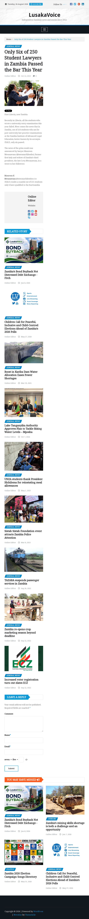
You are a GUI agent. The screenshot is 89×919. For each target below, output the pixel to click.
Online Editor (10, 76)
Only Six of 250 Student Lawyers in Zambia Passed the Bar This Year (42, 39)
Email (8, 746)
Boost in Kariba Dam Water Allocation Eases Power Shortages (21, 375)
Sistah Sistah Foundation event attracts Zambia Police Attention (23, 534)
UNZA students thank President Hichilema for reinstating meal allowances (24, 482)
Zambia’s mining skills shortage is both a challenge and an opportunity (65, 826)
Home (8, 39)
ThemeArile (30, 915)
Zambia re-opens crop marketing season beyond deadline (20, 632)
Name (8, 735)
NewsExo (18, 915)
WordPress (38, 911)
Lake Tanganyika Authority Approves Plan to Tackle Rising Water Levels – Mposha (23, 428)
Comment (9, 714)
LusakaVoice (44, 15)
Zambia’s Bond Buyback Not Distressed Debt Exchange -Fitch (21, 275)
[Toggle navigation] (44, 29)
